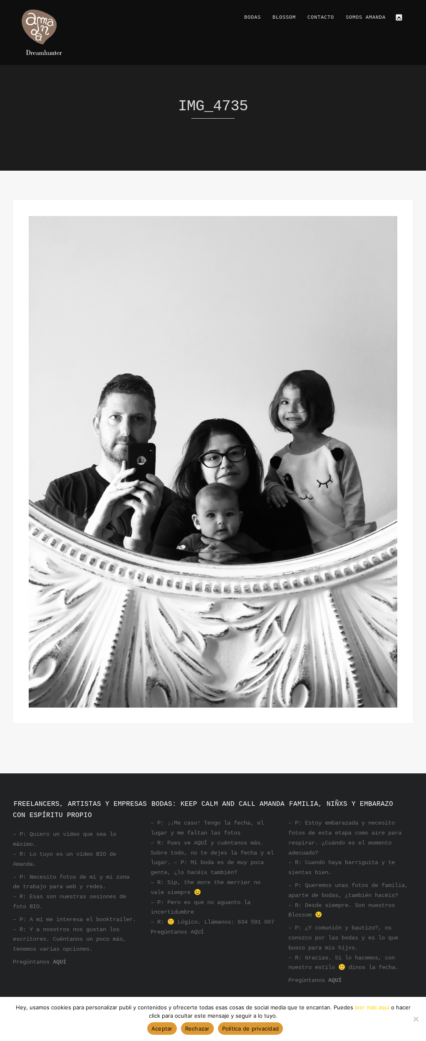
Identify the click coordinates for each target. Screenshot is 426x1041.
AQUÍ (59, 962)
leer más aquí (372, 1007)
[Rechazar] (415, 1019)
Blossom (284, 17)
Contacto (320, 17)
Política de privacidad (250, 1028)
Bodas (252, 17)
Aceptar (162, 1028)
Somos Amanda (366, 17)
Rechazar (197, 1028)
